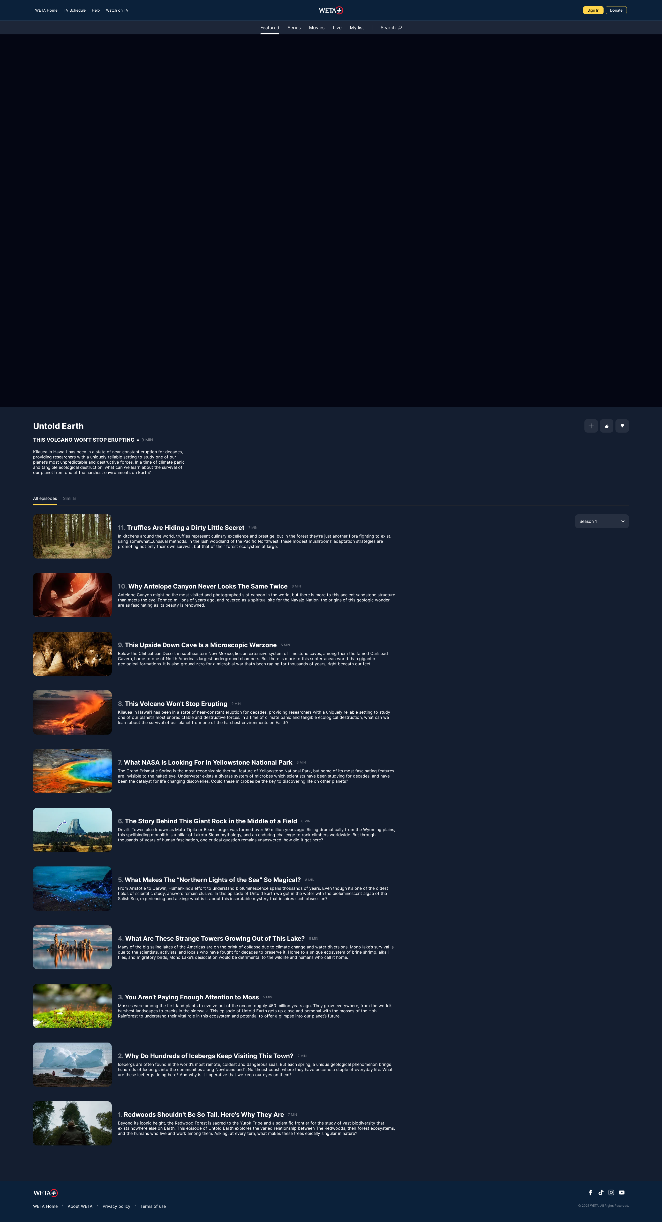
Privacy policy (116, 1206)
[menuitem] (46, 10)
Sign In (593, 10)
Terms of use (153, 1206)
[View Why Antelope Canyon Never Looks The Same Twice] (72, 595)
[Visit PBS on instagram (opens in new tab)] (611, 1193)
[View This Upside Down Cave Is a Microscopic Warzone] (72, 654)
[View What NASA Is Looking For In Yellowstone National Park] (72, 771)
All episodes (45, 498)
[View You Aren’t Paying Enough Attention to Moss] (72, 1006)
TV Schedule (75, 10)
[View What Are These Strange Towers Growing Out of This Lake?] (72, 947)
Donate (616, 10)
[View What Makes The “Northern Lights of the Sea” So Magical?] (72, 888)
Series (294, 27)
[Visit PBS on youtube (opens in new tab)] (622, 1193)
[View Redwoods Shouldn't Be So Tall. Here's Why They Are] (72, 1123)
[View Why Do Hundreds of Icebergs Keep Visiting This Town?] (72, 1065)
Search (388, 27)
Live (337, 27)
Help (96, 10)
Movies (317, 27)
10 (121, 586)
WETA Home (46, 10)
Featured (269, 27)
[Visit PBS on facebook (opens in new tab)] (591, 1193)
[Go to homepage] (331, 10)
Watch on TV (117, 10)
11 (121, 527)
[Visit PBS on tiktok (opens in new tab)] (601, 1193)
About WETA (80, 1206)
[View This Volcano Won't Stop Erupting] (72, 712)
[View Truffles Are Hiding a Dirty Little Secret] (72, 536)
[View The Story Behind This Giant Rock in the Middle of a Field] (72, 830)
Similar (69, 498)
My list (357, 27)
